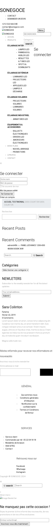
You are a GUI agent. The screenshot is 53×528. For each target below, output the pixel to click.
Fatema (5, 312)
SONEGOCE (12, 10)
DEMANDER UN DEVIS (16, 19)
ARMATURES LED (20, 119)
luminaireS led (20, 77)
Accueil (8, 202)
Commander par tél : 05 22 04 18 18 (20, 440)
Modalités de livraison (14, 443)
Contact (9, 449)
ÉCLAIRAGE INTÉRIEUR (17, 46)
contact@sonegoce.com (13, 27)
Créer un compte (7, 197)
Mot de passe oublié (9, 190)
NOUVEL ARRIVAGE (21, 149)
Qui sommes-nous (29, 395)
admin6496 (12, 245)
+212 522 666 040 (10, 24)
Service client (11, 437)
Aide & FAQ (10, 446)
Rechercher (7, 212)
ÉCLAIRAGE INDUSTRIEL (18, 115)
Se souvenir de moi (10, 186)
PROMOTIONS (19, 152)
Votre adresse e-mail (9, 366)
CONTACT (11, 16)
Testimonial (18, 202)
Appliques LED (19, 85)
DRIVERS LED (18, 137)
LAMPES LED (23, 49)
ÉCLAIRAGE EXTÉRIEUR (17, 73)
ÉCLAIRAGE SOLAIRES (17, 97)
